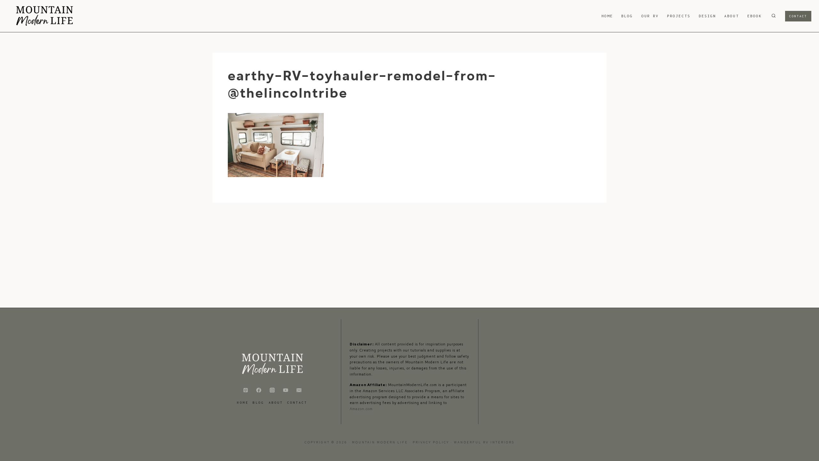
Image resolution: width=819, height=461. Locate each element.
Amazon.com (361, 409)
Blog (627, 16)
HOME (607, 16)
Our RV (650, 16)
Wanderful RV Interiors (484, 442)
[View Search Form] (773, 16)
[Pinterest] (245, 390)
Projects (678, 16)
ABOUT (731, 16)
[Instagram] (272, 390)
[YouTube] (285, 390)
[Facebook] (259, 390)
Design (707, 16)
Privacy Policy (432, 442)
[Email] (299, 390)
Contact (798, 16)
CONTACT (297, 402)
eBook (754, 16)
